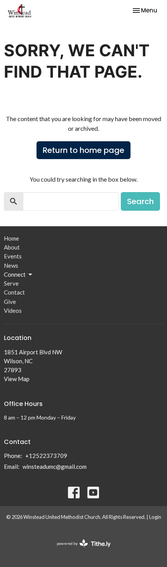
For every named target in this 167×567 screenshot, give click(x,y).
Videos (13, 310)
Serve (11, 283)
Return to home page (83, 150)
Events (13, 256)
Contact (14, 292)
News (11, 265)
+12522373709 (46, 455)
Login (155, 517)
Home (11, 238)
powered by (80, 550)
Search (140, 201)
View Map (17, 378)
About (12, 247)
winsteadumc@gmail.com (55, 466)
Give (10, 301)
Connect (15, 274)
